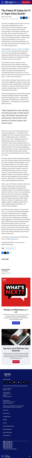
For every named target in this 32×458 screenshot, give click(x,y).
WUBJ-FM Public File (7, 447)
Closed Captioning (7, 429)
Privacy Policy (6, 413)
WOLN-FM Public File (7, 446)
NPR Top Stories (10, 248)
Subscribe (16, 361)
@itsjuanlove (14, 239)
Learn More (16, 323)
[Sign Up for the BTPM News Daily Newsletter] (16, 337)
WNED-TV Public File (7, 441)
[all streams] (30, 456)
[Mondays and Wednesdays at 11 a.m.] (16, 292)
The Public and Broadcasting (9, 448)
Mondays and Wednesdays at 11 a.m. (16, 311)
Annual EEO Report (7, 432)
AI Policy (5, 419)
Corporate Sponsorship (8, 426)
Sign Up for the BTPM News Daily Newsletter (16, 349)
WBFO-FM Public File (7, 445)
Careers (5, 423)
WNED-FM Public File (7, 442)
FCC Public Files (6, 435)
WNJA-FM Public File (8, 444)
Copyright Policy (6, 416)
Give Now (26, 2)
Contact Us (5, 410)
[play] (2, 456)
